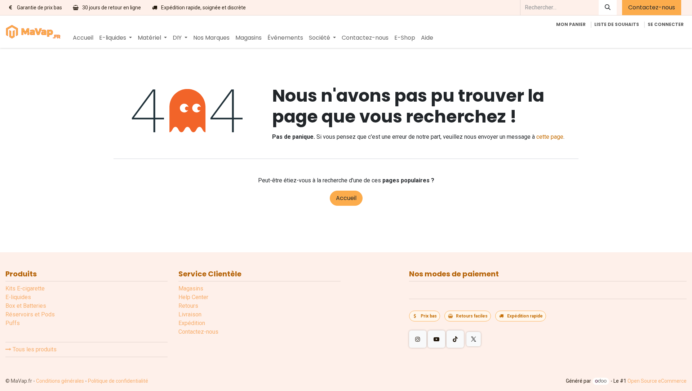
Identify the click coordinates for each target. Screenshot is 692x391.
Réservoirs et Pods (30, 314)
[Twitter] (473, 339)
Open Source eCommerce (657, 381)
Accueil (346, 198)
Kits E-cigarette (25, 288)
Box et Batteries (25, 305)
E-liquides (18, 297)
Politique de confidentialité (118, 381)
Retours (188, 305)
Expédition (191, 323)
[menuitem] (83, 38)
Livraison (189, 314)
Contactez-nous (651, 7)
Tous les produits (34, 349)
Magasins (190, 288)
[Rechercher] (608, 7)
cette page (549, 136)
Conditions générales (60, 381)
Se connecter (666, 24)
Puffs (12, 323)
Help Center (193, 297)
